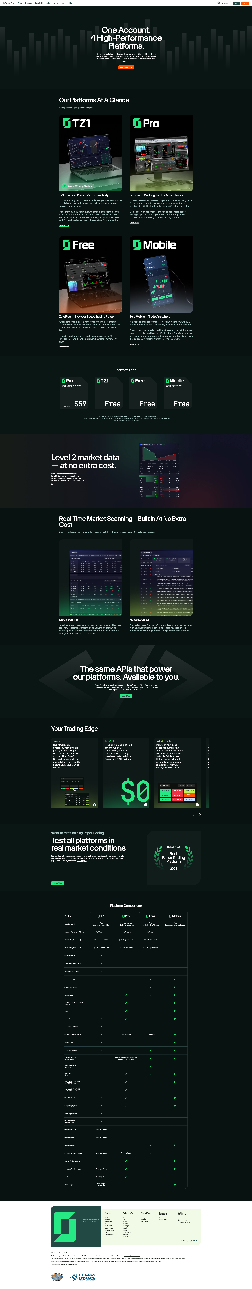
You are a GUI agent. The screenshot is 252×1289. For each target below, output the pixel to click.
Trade (20, 3)
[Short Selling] (94, 804)
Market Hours (108, 1225)
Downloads (126, 1234)
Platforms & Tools (128, 1213)
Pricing (48, 3)
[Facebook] (194, 1241)
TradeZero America (168, 1258)
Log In (237, 3)
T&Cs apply (82, 860)
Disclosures (162, 1218)
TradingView (126, 1227)
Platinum (143, 1219)
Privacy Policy (163, 1219)
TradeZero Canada (180, 1258)
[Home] (9, 3)
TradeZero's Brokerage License (132, 1256)
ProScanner (126, 1218)
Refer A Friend (108, 1227)
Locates (125, 1228)
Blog (105, 1223)
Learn (63, 3)
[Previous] (194, 815)
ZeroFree (125, 1223)
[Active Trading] (197, 804)
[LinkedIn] (191, 1241)
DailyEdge (107, 1219)
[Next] (199, 815)
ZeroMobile (126, 1225)
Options (125, 1230)
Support (106, 1232)
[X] (181, 1241)
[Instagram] (187, 1241)
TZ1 (124, 1219)
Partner (55, 3)
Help (70, 3)
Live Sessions (108, 1221)
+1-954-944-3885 (183, 1221)
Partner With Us (108, 1228)
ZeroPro (125, 1221)
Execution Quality (109, 1230)
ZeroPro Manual (127, 1236)
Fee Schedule (123, 420)
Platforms (28, 3)
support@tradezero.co (184, 1222)
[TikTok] (197, 1241)
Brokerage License (109, 1234)
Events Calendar (127, 1232)
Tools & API (38, 3)
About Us (106, 1218)
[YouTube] (184, 1241)
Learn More (64, 225)
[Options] (145, 804)
